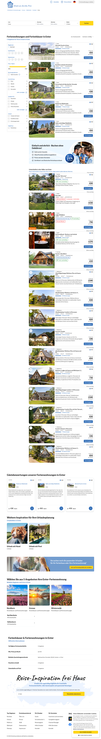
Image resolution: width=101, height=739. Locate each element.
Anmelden (56, 2)
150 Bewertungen (66, 393)
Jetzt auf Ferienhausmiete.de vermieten (81, 567)
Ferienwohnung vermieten (86, 2)
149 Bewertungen (66, 295)
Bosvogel (58, 195)
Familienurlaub (19, 118)
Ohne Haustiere (19, 106)
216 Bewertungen (66, 355)
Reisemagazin (39, 722)
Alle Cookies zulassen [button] (86, 732)
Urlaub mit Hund (19, 116)
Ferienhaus (19, 128)
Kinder (19, 101)
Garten (19, 86)
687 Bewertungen (66, 373)
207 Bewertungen (66, 451)
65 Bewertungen (66, 126)
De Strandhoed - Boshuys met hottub (66, 234)
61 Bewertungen (66, 277)
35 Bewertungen (66, 68)
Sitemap (9, 728)
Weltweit (9, 725)
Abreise (53, 22)
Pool (19, 81)
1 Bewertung (65, 179)
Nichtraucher (19, 103)
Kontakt (37, 728)
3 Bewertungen (65, 237)
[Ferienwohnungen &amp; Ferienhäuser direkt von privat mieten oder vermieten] (19, 6)
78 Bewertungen (66, 334)
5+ (22, 53)
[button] (85, 735)
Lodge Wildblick (60, 215)
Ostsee (9, 719)
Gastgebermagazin (54, 719)
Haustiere (19, 98)
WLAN (19, 84)
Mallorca (9, 722)
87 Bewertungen (66, 48)
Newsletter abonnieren (74, 694)
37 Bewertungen (66, 87)
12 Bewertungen (66, 412)
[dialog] (86, 724)
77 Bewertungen (66, 106)
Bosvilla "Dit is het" (61, 176)
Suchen (86, 23)
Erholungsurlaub (19, 121)
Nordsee (9, 716)
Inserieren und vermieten (56, 716)
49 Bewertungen (66, 315)
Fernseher (19, 89)
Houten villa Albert (61, 254)
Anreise (39, 22)
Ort (9, 22)
